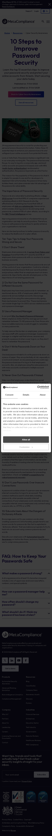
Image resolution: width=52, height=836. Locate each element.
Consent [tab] (9, 395)
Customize (24, 447)
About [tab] (43, 395)
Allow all (26, 439)
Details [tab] (26, 395)
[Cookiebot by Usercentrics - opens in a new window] (37, 387)
